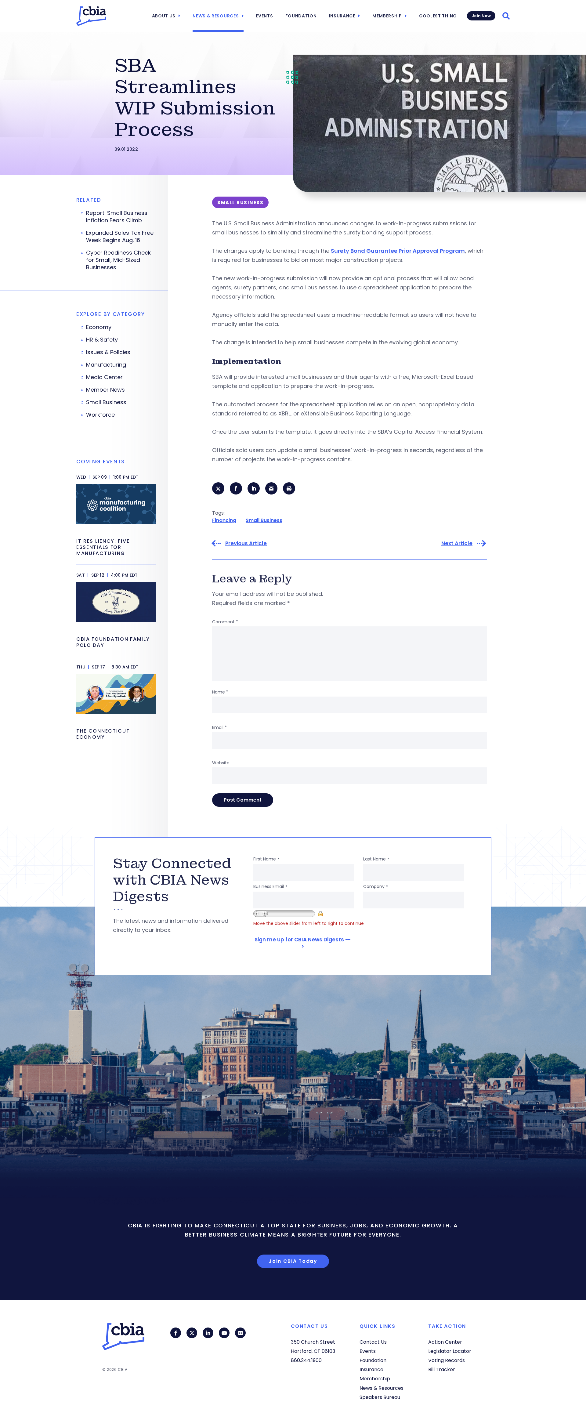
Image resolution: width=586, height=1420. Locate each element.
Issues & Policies (108, 352)
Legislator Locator (449, 1351)
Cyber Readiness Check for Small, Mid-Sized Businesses (118, 260)
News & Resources (216, 16)
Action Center (445, 1342)
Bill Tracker (441, 1369)
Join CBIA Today (293, 1261)
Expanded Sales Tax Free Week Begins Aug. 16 (120, 236)
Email (219, 727)
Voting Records (446, 1360)
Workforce (100, 414)
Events (264, 16)
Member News (105, 389)
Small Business (264, 520)
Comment (225, 622)
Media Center (104, 377)
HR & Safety (102, 339)
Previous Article (246, 543)
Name (220, 692)
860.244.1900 (306, 1360)
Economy (98, 327)
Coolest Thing (438, 16)
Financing (224, 520)
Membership (387, 16)
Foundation (301, 16)
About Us (164, 16)
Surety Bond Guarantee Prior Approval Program (398, 251)
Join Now (481, 16)
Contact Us (373, 1342)
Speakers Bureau (380, 1397)
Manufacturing (106, 364)
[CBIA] (91, 16)
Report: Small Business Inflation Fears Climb (116, 216)
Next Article (456, 543)
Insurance (342, 16)
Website (221, 763)
